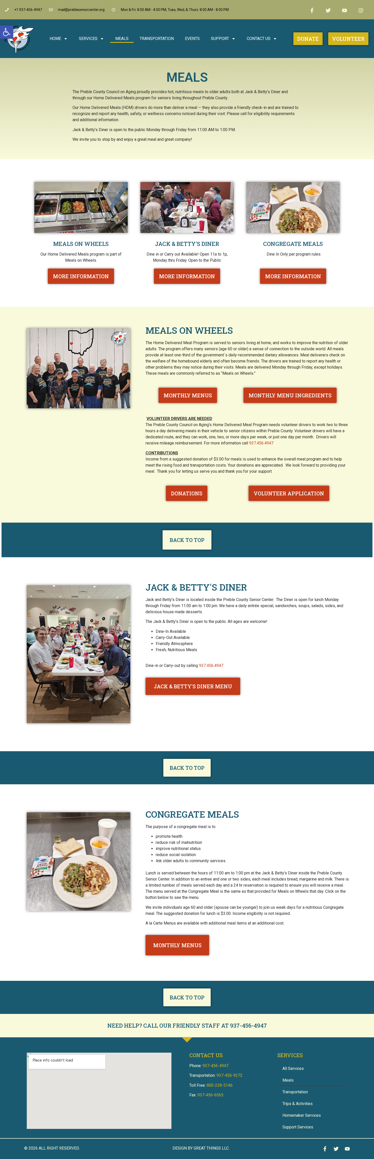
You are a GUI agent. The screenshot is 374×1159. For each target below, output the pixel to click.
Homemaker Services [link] (301, 1115)
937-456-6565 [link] (210, 1095)
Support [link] (220, 38)
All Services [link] (293, 1068)
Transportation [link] (157, 38)
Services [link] (88, 38)
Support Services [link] (297, 1127)
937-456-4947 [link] (248, 1025)
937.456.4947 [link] (261, 443)
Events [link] (192, 38)
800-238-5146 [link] (220, 1085)
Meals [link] (121, 38)
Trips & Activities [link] (297, 1103)
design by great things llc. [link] (200, 1148)
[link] (6, 32)
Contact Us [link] (258, 38)
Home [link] (55, 38)
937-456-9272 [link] (229, 1075)
